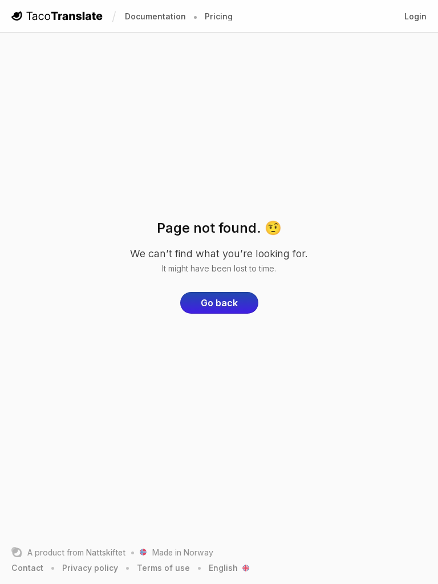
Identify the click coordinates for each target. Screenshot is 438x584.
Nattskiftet (105, 552)
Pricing (219, 16)
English (223, 568)
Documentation (155, 16)
